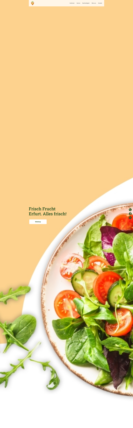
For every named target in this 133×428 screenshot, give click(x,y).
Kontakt (100, 3)
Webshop (38, 222)
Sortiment (72, 3)
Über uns (94, 3)
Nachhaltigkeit (85, 3)
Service (78, 3)
